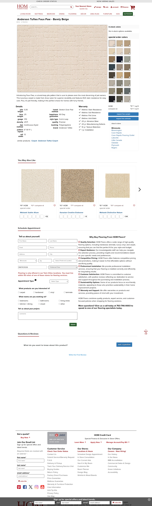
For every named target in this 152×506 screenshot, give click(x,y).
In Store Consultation (86, 457)
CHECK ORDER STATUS (46, 1)
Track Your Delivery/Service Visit (60, 466)
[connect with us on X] (30, 487)
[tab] (112, 43)
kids (118, 14)
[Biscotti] (25, 216)
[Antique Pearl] (21, 216)
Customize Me (83, 466)
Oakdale (114, 142)
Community (112, 466)
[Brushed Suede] (109, 216)
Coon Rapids (116, 132)
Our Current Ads (84, 460)
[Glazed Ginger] (113, 216)
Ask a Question (124, 344)
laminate (68, 292)
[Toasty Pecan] (81, 216)
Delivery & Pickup (54, 463)
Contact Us (51, 454)
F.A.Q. (49, 460)
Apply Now (95, 442)
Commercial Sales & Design (119, 463)
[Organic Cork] (73, 216)
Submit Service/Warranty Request (60, 457)
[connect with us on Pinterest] (19, 487)
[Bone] (29, 216)
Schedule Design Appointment (90, 454)
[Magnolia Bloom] (61, 216)
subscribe (23, 481)
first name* (21, 457)
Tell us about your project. (29, 308)
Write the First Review (77, 354)
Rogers (114, 147)
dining (61, 14)
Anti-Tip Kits (52, 490)
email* (85, 502)
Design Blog (82, 472)
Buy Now (24, 437)
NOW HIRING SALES (105, 1)
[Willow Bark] (41, 216)
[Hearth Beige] (117, 216)
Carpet (34, 140)
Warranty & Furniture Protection (60, 484)
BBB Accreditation (115, 460)
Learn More (79, 442)
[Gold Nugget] (69, 216)
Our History (112, 454)
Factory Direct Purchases (57, 475)
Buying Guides (53, 469)
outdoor (128, 14)
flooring (72, 14)
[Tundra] (37, 216)
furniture (107, 14)
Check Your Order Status (57, 451)
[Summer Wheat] (33, 216)
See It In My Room (85, 463)
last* (58, 502)
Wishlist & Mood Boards (87, 475)
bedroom (51, 14)
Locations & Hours (85, 451)
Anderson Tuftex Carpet (48, 140)
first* (32, 502)
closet (42, 304)
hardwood (39, 292)
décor (83, 14)
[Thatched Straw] (65, 216)
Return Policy (52, 472)
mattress (39, 14)
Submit (73, 324)
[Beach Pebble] (105, 216)
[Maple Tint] (121, 216)
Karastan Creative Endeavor (71, 212)
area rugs (94, 14)
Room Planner (83, 469)
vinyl (52, 292)
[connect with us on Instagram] (36, 487)
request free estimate (123, 119)
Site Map (50, 496)
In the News (112, 457)
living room (25, 14)
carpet (22, 292)
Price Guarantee (53, 478)
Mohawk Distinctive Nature (111, 212)
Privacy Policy (53, 493)
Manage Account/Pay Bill (116, 442)
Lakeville (114, 137)
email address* (23, 473)
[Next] (139, 188)
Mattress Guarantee (55, 481)
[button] (83, 7)
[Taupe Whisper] (77, 216)
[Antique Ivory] (101, 216)
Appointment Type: (26, 281)
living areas (65, 300)
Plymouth (115, 145)
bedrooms (23, 300)
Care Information (54, 487)
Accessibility (113, 472)
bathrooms (44, 300)
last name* (21, 465)
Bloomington (116, 130)
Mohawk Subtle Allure (29, 212)
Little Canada (116, 140)
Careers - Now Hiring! (117, 451)
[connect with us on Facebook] (25, 487)
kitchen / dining (25, 304)
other (62, 304)
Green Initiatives (114, 469)
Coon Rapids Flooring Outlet (122, 135)
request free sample (123, 114)
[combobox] (49, 7)
